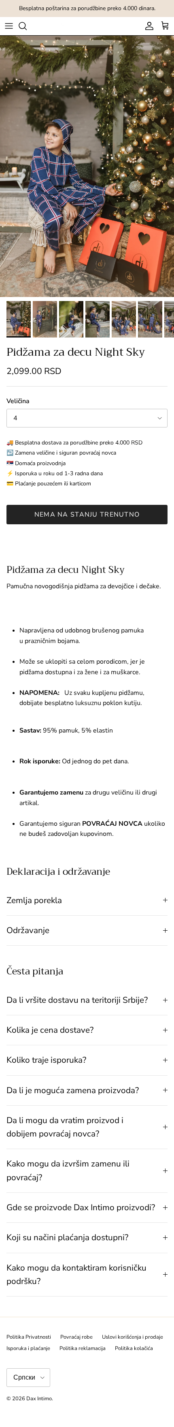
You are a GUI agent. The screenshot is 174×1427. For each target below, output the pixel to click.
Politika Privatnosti (28, 1337)
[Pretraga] (27, 26)
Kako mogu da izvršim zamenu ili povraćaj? (67, 1170)
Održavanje (27, 930)
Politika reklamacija (82, 1348)
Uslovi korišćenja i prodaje (132, 1337)
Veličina (18, 401)
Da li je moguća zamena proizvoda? (72, 1090)
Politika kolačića (134, 1348)
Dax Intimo (39, 1398)
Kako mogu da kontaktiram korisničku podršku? (76, 1274)
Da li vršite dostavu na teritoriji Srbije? (77, 1000)
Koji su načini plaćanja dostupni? (67, 1237)
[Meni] (9, 26)
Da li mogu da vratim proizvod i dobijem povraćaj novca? (64, 1127)
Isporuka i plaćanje (28, 1348)
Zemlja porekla (34, 900)
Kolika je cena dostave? (49, 1030)
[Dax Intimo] (87, 26)
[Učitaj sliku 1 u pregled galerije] (87, 166)
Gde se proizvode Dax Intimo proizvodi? (80, 1207)
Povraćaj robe (76, 1337)
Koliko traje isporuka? (46, 1060)
